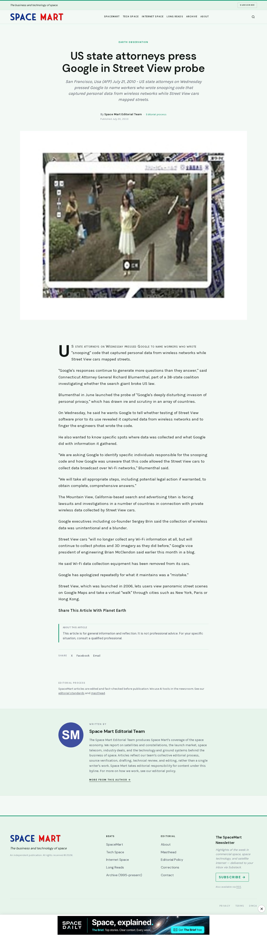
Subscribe (247, 5)
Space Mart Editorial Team (123, 114)
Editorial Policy (172, 859)
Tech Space (131, 16)
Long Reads (175, 16)
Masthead (168, 852)
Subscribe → (232, 877)
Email (97, 655)
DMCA (253, 905)
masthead (98, 693)
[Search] (253, 17)
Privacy (224, 905)
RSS (238, 886)
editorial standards (71, 693)
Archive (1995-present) (124, 875)
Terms (240, 905)
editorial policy (163, 771)
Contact (167, 875)
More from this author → (110, 779)
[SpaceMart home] (36, 17)
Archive (191, 16)
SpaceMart (112, 16)
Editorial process (156, 114)
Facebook (83, 655)
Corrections (170, 867)
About (204, 16)
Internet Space (153, 16)
